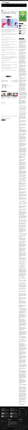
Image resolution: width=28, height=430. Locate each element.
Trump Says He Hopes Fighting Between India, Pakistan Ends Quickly (4, 81)
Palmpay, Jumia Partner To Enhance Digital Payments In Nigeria (23, 342)
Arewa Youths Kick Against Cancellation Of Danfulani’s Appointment (23, 346)
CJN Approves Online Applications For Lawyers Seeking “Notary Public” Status (22, 173)
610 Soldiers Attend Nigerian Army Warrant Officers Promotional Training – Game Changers (22, 167)
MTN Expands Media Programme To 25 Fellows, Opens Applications (22, 75)
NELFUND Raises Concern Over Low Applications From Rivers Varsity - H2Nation (22, 245)
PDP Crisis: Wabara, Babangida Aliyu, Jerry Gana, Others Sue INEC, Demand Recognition (22, 54)
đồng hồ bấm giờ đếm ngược (22, 188)
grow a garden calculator (21, 185)
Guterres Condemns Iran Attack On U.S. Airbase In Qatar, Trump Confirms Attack (22, 231)
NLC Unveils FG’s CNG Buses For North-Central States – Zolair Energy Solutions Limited (23, 294)
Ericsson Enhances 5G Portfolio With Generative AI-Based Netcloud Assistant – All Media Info (22, 315)
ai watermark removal (21, 191)
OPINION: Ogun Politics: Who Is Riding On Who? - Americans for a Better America (22, 388)
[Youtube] (26, 0)
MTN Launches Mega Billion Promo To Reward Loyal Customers (22, 236)
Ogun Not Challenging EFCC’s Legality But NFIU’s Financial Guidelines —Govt (22, 382)
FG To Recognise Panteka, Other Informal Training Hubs (23, 204)
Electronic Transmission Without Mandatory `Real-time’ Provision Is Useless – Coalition (22, 109)
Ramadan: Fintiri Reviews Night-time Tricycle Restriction (22, 98)
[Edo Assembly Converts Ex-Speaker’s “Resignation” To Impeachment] (4, 94)
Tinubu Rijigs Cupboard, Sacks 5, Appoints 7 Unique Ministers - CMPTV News (23, 371)
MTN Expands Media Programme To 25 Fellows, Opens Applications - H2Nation (22, 74)
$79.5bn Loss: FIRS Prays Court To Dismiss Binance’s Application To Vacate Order (22, 266)
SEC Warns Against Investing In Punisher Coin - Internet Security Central (22, 239)
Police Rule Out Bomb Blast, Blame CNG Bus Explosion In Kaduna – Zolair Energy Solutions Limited (22, 84)
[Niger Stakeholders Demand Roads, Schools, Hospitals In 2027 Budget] (20, 28)
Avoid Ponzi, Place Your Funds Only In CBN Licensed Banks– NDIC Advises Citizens (22, 184)
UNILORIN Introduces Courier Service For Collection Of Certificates (22, 329)
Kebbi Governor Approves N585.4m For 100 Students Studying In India (22, 325)
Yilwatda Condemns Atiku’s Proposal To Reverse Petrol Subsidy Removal (9, 97)
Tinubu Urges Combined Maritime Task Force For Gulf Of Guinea (22, 276)
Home (2, 9)
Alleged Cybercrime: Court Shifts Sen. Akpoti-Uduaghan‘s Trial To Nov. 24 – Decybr (22, 163)
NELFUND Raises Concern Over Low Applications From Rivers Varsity (22, 246)
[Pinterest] (9, 17)
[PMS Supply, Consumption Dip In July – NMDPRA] (20, 31)
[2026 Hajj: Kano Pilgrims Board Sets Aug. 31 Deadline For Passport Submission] (20, 33)
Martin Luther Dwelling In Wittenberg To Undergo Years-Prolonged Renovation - (22, 320)
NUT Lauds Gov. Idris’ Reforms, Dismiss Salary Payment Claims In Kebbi (22, 139)
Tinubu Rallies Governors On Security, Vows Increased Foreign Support (22, 90)
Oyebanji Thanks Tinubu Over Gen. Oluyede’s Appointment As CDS (22, 160)
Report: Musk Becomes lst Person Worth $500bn (23, 186)
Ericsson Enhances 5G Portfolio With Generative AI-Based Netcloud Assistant (22, 317)
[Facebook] (22, 0)
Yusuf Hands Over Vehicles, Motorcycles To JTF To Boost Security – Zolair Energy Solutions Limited (22, 144)
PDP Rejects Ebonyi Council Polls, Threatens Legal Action (15, 97)
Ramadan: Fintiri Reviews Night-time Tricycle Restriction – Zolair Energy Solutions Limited (23, 97)
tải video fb (20, 159)
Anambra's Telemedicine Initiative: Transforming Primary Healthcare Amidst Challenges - (22, 253)
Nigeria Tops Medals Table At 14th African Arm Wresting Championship (22, 214)
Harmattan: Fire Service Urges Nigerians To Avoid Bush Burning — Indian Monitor (22, 356)
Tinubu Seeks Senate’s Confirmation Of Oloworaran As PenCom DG (22, 369)
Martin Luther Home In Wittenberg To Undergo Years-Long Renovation (22, 321)
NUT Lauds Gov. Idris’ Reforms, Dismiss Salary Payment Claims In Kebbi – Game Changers (22, 137)
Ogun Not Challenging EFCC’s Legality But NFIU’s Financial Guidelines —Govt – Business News (22, 380)
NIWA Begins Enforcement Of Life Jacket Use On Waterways (22, 210)
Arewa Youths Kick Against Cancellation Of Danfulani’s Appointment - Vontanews (22, 344)
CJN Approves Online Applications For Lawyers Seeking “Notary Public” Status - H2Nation (22, 172)
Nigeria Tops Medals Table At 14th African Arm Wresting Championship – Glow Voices (23, 212)
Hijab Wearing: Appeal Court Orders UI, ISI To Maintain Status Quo (22, 43)
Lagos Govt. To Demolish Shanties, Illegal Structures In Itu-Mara (22, 289)
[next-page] (2, 99)
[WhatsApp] (11, 17)
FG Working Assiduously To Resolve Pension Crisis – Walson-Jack (23, 218)
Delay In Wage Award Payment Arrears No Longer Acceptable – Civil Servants (22, 134)
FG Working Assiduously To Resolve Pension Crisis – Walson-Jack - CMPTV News (23, 216)
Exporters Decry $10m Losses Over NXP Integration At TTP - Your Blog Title (22, 286)
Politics (3, 9)
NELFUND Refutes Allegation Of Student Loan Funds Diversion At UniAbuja (22, 103)
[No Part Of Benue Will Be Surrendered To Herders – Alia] (20, 26)
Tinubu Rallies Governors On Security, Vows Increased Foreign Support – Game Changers (22, 88)
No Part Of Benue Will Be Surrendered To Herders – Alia (24, 26)
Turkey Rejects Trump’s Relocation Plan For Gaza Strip (22, 299)
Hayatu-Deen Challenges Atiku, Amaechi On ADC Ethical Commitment (22, 63)
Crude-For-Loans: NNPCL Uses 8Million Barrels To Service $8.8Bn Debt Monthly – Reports (22, 396)
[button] (26, 8)
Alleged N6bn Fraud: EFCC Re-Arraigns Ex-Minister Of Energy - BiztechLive (22, 302)
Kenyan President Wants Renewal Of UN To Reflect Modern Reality (22, 192)
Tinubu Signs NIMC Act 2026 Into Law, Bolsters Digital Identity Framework (22, 47)
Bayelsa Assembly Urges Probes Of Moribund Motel (23, 402)
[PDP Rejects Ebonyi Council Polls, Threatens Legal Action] (15, 94)
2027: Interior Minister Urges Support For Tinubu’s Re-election (22, 78)
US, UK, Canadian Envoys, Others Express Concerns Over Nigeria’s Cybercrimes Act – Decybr (22, 249)
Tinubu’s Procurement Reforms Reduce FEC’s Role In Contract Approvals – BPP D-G (22, 58)
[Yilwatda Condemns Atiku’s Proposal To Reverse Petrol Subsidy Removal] (9, 94)
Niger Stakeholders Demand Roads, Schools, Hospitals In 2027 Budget (24, 28)
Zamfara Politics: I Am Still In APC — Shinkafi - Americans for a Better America (22, 226)
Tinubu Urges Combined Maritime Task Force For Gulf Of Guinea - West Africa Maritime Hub (22, 274)
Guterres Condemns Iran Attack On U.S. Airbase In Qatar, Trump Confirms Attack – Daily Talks (22, 229)
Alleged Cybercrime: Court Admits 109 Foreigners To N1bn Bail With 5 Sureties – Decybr (22, 360)
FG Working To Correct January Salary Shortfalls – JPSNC (22, 278)
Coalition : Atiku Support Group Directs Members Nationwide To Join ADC (22, 242)
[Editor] (4, 87)
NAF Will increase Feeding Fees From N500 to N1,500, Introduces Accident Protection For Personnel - (23, 332)
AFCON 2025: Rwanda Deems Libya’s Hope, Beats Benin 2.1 (23, 385)
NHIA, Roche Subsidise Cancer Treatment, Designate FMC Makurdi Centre (22, 223)
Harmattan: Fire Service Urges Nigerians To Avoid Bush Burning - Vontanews (22, 352)
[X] (24, 0)
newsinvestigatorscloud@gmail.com (13, 426)
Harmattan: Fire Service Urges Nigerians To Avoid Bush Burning (22, 354)
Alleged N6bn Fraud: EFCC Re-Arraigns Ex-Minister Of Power (22, 303)
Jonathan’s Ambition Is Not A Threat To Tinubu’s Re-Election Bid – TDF (22, 181)
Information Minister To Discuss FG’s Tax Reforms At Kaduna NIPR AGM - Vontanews (23, 348)
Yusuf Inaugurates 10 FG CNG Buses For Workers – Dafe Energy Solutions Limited (23, 365)
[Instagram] (23, 0)
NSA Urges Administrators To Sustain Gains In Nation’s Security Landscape (22, 176)
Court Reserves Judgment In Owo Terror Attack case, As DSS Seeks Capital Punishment (23, 71)
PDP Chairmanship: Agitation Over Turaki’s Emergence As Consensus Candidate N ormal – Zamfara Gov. (22, 151)
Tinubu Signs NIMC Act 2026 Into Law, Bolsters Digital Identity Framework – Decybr (22, 45)
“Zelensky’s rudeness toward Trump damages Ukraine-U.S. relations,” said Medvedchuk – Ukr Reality (22, 270)
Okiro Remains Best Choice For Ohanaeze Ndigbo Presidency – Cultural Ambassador (22, 337)
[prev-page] (1, 99)
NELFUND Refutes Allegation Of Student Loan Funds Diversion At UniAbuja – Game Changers (22, 101)
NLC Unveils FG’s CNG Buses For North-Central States (22, 296)
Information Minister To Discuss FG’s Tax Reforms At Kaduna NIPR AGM (23, 350)
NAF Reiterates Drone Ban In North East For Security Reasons (22, 312)
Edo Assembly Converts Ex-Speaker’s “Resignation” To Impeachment (4, 97)
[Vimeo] (25, 0)
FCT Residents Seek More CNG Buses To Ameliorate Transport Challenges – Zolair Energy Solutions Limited (22, 93)
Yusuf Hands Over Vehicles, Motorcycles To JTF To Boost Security (22, 146)
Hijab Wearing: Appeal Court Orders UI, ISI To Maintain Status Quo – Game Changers (22, 41)
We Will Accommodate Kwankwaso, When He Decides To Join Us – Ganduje (14, 81)
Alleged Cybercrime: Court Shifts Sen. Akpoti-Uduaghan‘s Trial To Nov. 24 (23, 164)
